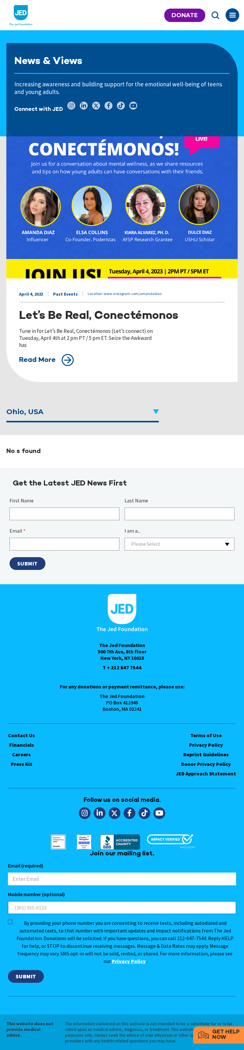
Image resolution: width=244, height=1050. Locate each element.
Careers (21, 754)
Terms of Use (206, 735)
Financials (21, 745)
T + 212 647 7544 (122, 667)
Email (17, 531)
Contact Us (21, 735)
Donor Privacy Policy (206, 764)
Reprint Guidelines (206, 754)
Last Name (136, 500)
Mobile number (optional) (36, 894)
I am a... (132, 531)
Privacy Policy (206, 745)
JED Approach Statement (206, 773)
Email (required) (25, 865)
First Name (22, 500)
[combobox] (179, 544)
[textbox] (179, 544)
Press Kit (21, 764)
